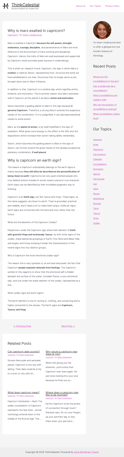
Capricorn (13, 35)
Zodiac (96, 223)
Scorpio (97, 203)
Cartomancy (99, 154)
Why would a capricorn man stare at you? (61, 352)
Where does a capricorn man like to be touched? (62, 393)
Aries (95, 144)
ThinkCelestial (25, 4)
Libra (95, 189)
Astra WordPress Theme (86, 452)
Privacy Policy (112, 6)
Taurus (96, 213)
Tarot (96, 208)
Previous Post (22, 326)
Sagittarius (98, 198)
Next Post (68, 326)
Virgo (96, 218)
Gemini (96, 174)
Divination (98, 169)
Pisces (96, 193)
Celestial (97, 159)
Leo (95, 184)
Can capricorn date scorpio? (24, 351)
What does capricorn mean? (23, 392)
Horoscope (98, 179)
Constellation (100, 164)
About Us (80, 6)
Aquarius (97, 139)
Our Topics (95, 6)
